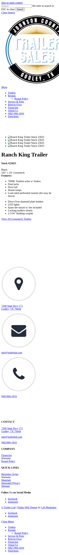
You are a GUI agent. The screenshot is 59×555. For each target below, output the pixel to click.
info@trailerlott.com (11, 352)
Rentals (12, 530)
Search (20, 9)
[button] (8, 12)
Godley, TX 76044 (11, 431)
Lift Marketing (48, 507)
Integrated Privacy (10, 483)
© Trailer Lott (8, 507)
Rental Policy (8, 461)
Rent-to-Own (15, 539)
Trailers (12, 527)
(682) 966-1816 (16, 547)
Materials (6, 480)
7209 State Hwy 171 (12, 428)
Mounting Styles (9, 474)
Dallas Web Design (27, 507)
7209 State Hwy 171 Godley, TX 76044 (12, 307)
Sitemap (5, 486)
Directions (13, 550)
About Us (13, 544)
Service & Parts (16, 536)
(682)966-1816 (9, 396)
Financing (6, 455)
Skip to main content (12, 2)
